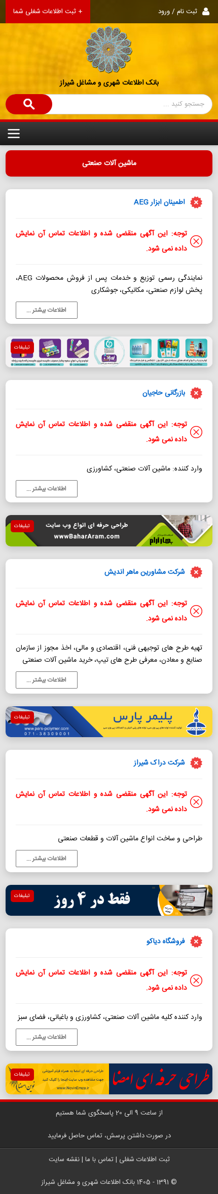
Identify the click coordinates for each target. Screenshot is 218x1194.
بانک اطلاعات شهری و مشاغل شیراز (109, 83)
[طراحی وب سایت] (109, 530)
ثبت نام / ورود (177, 11)
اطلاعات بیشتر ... (46, 310)
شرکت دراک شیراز (159, 763)
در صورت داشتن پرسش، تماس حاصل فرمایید (109, 1135)
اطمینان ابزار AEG (159, 202)
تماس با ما (99, 1159)
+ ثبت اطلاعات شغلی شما (48, 11)
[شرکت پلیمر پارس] (109, 721)
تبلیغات (22, 348)
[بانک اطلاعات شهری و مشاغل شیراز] (109, 37)
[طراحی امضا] (109, 1078)
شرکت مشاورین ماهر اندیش (144, 572)
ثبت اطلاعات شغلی (144, 1159)
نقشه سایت (64, 1159)
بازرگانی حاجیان (163, 393)
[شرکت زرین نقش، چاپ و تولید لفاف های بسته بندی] (109, 351)
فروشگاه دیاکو (166, 941)
